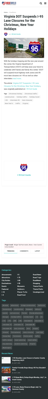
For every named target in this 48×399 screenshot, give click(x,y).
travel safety (32, 340)
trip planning (7, 344)
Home (6, 12)
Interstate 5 (39, 321)
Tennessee (17, 336)
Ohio (28, 328)
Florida (24, 313)
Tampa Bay (6, 336)
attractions (14, 305)
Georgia (5, 317)
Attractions (6, 277)
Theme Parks (38, 286)
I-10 (3, 292)
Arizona (5, 305)
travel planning (20, 340)
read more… (17, 78)
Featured (5, 289)
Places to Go (22, 292)
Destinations (6, 283)
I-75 (18, 277)
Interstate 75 (18, 324)
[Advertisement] (24, 133)
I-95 (6, 100)
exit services (14, 313)
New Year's (9, 103)
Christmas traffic (31, 94)
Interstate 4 (28, 321)
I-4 (3, 295)
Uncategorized (38, 292)
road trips (39, 332)
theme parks (28, 336)
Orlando (5, 332)
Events (4, 286)
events (5, 313)
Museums (21, 286)
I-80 (18, 280)
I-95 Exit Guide (16, 34)
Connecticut (7, 309)
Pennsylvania (15, 332)
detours (38, 309)
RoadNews (12, 12)
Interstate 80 (30, 324)
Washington (7, 347)
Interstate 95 (15, 100)
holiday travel (34, 97)
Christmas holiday (15, 94)
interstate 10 (7, 324)
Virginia (25, 103)
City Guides (6, 280)
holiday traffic (22, 97)
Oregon (35, 328)
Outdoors (20, 289)
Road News (37, 275)
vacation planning (21, 344)
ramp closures (28, 332)
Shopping (36, 283)
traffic (18, 103)
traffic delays (7, 340)
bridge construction (28, 305)
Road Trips (37, 277)
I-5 (18, 275)
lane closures (27, 100)
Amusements (6, 275)
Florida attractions (36, 313)
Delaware (29, 309)
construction (9, 97)
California (41, 305)
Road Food (21, 295)
